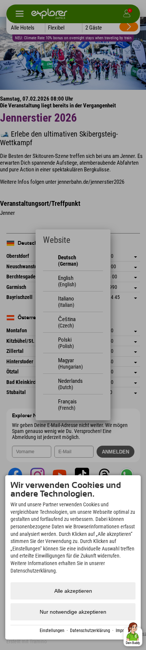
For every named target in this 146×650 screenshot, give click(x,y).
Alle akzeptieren (73, 591)
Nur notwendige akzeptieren (73, 612)
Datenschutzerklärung (90, 630)
